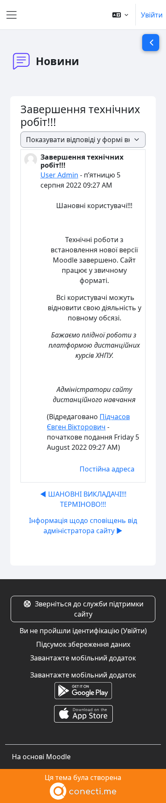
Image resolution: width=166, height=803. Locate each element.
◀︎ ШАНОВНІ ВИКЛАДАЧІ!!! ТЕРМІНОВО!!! (83, 499)
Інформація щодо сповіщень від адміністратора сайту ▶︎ (83, 525)
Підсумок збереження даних (83, 644)
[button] (120, 14)
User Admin (59, 175)
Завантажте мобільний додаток (83, 658)
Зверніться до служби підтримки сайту (89, 609)
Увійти (152, 15)
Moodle (58, 756)
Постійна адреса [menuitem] (107, 469)
